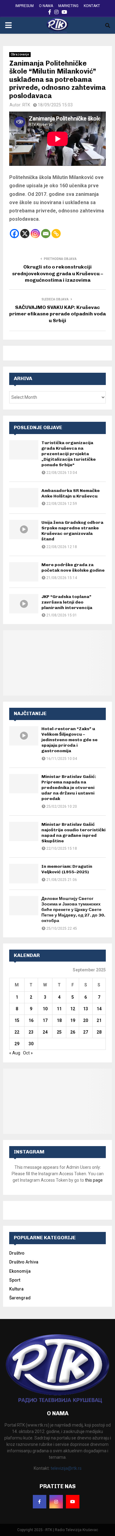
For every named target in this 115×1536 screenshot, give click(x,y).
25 (59, 1032)
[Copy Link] (56, 233)
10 (45, 1008)
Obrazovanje (20, 54)
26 (72, 1032)
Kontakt (92, 6)
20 (85, 1020)
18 (59, 1020)
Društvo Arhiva (23, 1262)
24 (45, 1032)
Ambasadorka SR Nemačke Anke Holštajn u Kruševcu (70, 493)
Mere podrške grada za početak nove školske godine (73, 567)
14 (99, 1008)
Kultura (16, 1288)
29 (16, 1043)
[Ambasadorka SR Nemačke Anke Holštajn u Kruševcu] (23, 497)
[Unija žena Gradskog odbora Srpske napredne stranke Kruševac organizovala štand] (23, 529)
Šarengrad (20, 1297)
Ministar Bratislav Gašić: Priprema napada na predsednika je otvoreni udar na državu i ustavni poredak (68, 788)
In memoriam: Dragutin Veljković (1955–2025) (66, 869)
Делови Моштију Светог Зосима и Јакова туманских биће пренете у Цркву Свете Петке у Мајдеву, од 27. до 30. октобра (73, 910)
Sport (14, 1280)
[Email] (45, 233)
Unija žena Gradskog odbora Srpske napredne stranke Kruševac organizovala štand (72, 531)
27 (85, 1032)
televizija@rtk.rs (66, 1468)
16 (31, 1020)
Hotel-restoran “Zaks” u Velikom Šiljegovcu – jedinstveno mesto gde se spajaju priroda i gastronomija (69, 740)
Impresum (24, 6)
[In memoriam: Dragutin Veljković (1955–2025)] (23, 873)
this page (94, 1180)
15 (16, 1020)
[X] (24, 233)
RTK (26, 104)
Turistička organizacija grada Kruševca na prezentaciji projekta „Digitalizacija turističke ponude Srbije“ (68, 454)
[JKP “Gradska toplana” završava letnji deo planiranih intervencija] (23, 603)
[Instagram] (35, 233)
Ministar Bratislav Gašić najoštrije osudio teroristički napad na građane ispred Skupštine (73, 833)
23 (31, 1032)
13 (85, 1008)
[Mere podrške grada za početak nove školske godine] (23, 571)
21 (99, 1020)
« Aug (14, 1052)
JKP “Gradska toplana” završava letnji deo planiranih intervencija (66, 602)
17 (45, 1020)
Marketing (68, 6)
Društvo (17, 1253)
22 (16, 1032)
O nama (46, 6)
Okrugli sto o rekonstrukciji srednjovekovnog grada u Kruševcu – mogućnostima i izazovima (57, 273)
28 (99, 1032)
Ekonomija (20, 1271)
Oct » (28, 1052)
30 (31, 1043)
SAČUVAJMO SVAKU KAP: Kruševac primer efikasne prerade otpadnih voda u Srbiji (57, 313)
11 (59, 1008)
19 (72, 1020)
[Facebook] (14, 233)
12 (72, 1008)
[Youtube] (72, 1501)
